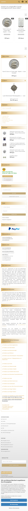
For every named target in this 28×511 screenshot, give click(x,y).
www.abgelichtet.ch (6, 451)
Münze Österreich (6, 118)
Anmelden (14, 214)
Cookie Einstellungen (6, 432)
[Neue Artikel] (25, 56)
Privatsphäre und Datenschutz (8, 430)
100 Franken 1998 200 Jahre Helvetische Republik (13, 398)
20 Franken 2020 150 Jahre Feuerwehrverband (12, 386)
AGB (3, 428)
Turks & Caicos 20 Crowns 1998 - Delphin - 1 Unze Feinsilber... (7, 30)
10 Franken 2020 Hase (7, 378)
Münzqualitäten (5, 409)
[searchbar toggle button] (19, 2)
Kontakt (3, 421)
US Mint (4, 122)
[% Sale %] (25, 80)
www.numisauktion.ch (6, 442)
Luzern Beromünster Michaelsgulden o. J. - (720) (14, 95)
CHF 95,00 (14, 75)
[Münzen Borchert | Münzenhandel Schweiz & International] (3, 2)
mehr (9, 284)
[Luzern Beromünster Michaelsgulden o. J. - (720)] (14, 88)
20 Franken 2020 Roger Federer (9, 389)
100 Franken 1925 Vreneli (7, 406)
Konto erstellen (5, 217)
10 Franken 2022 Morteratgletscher (10, 345)
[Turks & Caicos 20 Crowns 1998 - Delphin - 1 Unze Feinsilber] (14, 64)
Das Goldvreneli (5, 404)
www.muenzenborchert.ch (7, 446)
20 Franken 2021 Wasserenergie (9, 366)
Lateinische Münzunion (7, 407)
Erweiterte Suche (14, 196)
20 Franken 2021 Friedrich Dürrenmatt (10, 371)
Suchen (14, 193)
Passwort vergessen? (6, 219)
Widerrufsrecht (5, 425)
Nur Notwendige (14, 504)
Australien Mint (5, 116)
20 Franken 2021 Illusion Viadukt (9, 369)
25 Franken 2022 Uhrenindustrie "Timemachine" (12, 355)
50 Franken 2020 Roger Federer (9, 391)
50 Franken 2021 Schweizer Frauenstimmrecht (12, 374)
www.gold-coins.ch (6, 440)
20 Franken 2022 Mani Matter (8, 347)
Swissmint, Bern (5, 121)
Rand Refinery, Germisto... (7, 120)
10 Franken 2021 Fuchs (7, 363)
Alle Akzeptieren (14, 500)
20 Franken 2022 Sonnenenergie (9, 350)
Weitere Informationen (14, 508)
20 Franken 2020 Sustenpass (8, 383)
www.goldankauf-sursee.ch (7, 444)
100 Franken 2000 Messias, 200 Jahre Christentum (13, 395)
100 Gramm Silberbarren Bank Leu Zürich (21, 30)
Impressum (4, 419)
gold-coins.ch (5, 117)
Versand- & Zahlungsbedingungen (9, 423)
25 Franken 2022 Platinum (7, 353)
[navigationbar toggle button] (26, 2)
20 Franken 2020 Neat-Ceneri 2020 (10, 381)
